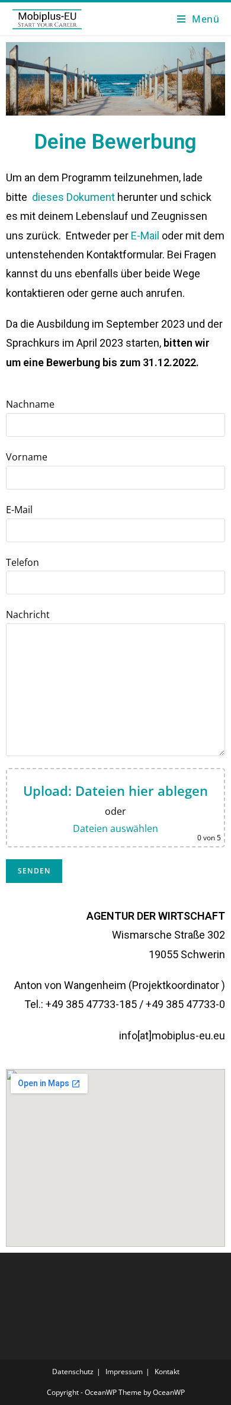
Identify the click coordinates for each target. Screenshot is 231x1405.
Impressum (124, 1371)
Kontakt (167, 1371)
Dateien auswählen (115, 828)
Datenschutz (73, 1371)
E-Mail (145, 235)
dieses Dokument (73, 197)
